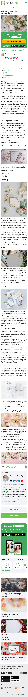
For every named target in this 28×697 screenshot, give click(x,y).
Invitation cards (7, 74)
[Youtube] (9, 673)
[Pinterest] (11, 673)
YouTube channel (9, 493)
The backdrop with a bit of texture (10, 241)
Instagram (15, 489)
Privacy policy (7, 692)
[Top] (26, 466)
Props (5, 72)
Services (3, 666)
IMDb (14, 498)
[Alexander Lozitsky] (2, 56)
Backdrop (6, 70)
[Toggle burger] (25, 3)
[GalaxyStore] (5, 680)
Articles (9, 666)
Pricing (14, 666)
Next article (14, 516)
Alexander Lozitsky (17, 476)
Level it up (6, 77)
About (3, 668)
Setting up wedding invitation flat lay (13, 68)
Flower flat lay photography (11, 79)
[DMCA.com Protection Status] (23, 673)
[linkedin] (8, 58)
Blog (6, 7)
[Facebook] (6, 673)
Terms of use (14, 692)
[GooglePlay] (20, 534)
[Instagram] (2, 673)
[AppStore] (8, 534)
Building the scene (8, 75)
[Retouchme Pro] (7, 688)
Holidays (8, 50)
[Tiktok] (4, 673)
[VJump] (19, 687)
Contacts (20, 666)
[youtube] (16, 58)
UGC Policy (22, 692)
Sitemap (15, 668)
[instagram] (11, 58)
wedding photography (7, 117)
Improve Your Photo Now (14, 41)
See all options (6, 570)
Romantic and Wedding (17, 50)
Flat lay (3, 50)
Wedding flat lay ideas (9, 67)
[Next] (25, 565)
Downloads (9, 668)
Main (2, 7)
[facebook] (14, 58)
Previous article (14, 509)
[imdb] (6, 58)
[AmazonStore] (15, 680)
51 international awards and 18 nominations (14, 499)
